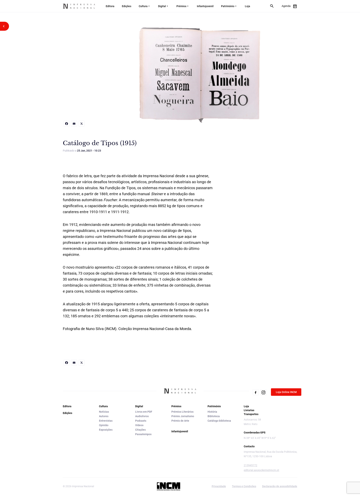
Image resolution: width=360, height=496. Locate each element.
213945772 (250, 465)
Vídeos (139, 425)
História (212, 411)
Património (227, 6)
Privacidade (219, 486)
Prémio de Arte (180, 420)
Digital (162, 6)
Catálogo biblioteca (219, 420)
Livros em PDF (143, 411)
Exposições (105, 429)
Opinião (103, 425)
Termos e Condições (244, 486)
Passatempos (143, 434)
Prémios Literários (182, 411)
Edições (126, 6)
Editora (110, 6)
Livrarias (249, 410)
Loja (247, 6)
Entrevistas (105, 420)
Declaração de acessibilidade (279, 486)
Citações (140, 429)
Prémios (181, 6)
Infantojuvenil (205, 6)
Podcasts (140, 420)
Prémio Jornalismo (182, 416)
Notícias (104, 411)
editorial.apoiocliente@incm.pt (261, 470)
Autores (103, 416)
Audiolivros (142, 416)
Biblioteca (214, 416)
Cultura (143, 6)
